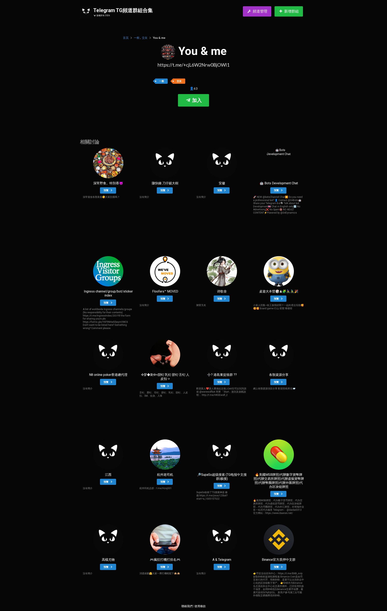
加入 (196, 100)
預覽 (106, 190)
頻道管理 (260, 11)
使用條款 (200, 606)
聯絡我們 (187, 606)
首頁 (126, 37)
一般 (136, 37)
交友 (145, 37)
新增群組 (291, 11)
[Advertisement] (193, 119)
